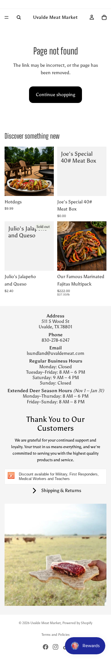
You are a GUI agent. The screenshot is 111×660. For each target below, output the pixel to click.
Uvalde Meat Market (45, 623)
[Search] (19, 17)
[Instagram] (55, 646)
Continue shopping (55, 94)
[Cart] (104, 17)
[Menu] (6, 17)
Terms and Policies (56, 635)
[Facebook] (45, 646)
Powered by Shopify (77, 623)
